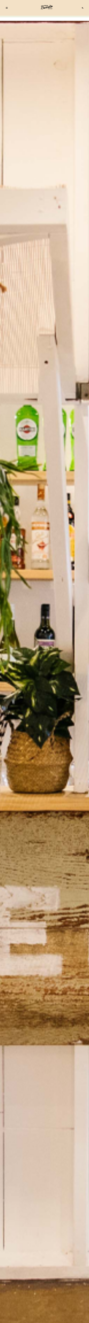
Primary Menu (6, 8)
